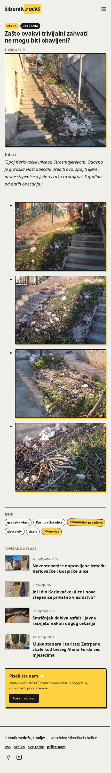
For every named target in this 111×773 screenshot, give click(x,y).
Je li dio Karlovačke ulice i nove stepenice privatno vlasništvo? (64, 594)
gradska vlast (18, 522)
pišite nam (56, 746)
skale (33, 531)
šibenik (23, 9)
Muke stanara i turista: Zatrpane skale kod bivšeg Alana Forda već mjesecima (66, 649)
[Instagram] (19, 757)
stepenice (51, 531)
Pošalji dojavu (24, 698)
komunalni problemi (86, 522)
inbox (12, 26)
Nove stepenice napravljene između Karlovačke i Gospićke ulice (69, 568)
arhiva (19, 746)
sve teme (36, 746)
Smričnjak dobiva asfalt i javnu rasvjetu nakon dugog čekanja (65, 620)
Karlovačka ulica (49, 522)
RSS (8, 746)
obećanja (30, 26)
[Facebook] (8, 757)
